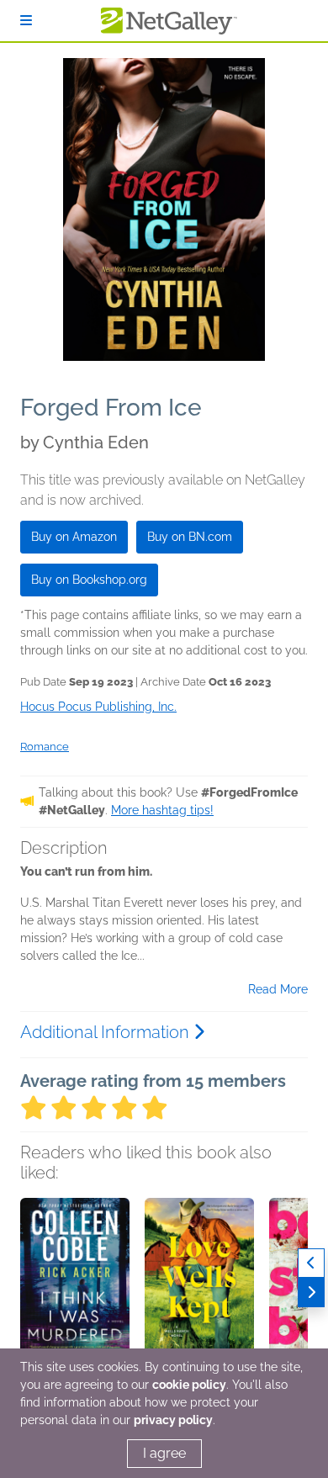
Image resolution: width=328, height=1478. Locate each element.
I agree (164, 1453)
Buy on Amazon (74, 536)
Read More (278, 989)
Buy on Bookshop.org (89, 579)
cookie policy (189, 1384)
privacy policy (173, 1420)
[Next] (311, 1292)
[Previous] (311, 1263)
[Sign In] (26, 20)
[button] (75, 1286)
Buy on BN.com (189, 536)
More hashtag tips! (162, 810)
